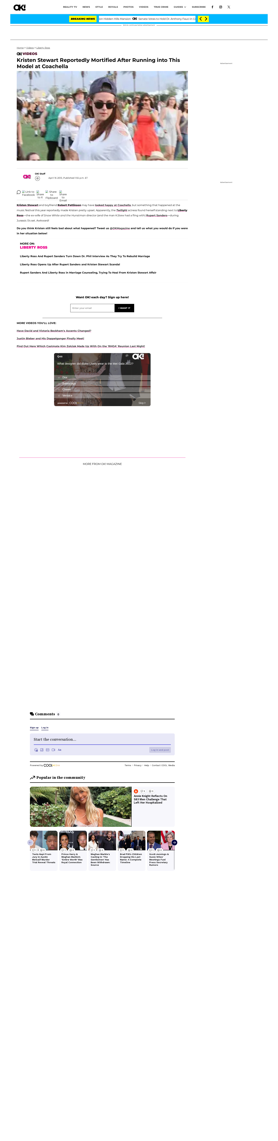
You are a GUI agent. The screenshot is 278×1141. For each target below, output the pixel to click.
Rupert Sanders (156, 215)
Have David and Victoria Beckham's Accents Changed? (54, 330)
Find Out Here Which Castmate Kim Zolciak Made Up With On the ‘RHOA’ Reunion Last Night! (81, 346)
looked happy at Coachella (113, 205)
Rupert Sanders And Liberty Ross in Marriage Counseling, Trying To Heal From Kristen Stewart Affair (88, 272)
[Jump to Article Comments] (19, 192)
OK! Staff (40, 173)
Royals (113, 6)
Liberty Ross (43, 47)
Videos (30, 47)
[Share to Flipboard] (52, 192)
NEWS (86, 6)
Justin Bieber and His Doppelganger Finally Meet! (50, 338)
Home (20, 47)
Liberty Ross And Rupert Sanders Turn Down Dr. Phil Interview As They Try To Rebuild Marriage (85, 256)
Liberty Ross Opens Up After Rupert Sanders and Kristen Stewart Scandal (70, 264)
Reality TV (70, 6)
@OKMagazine (120, 228)
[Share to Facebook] (28, 192)
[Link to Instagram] (221, 7)
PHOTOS (128, 6)
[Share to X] (40, 192)
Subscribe (199, 6)
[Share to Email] (63, 192)
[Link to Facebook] (212, 7)
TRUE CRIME (161, 6)
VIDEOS (143, 6)
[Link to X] (229, 7)
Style (99, 6)
